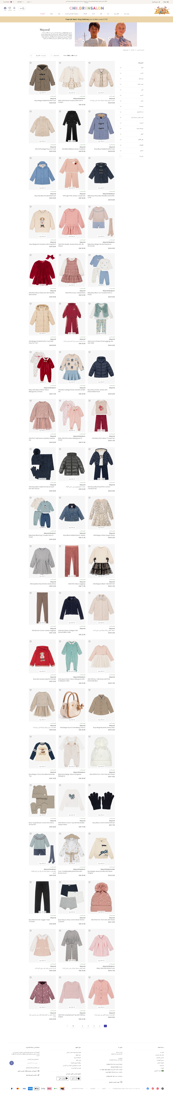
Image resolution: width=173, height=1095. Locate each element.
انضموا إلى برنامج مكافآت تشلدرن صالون (27, 1071)
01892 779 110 (111, 1064)
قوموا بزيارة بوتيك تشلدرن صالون (74, 1052)
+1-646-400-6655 (105, 1070)
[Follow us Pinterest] (158, 1089)
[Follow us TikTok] (162, 1089)
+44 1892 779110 (110, 1072)
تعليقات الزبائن (160, 1063)
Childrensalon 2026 (119, 1088)
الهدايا (162, 1068)
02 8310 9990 (114, 1067)
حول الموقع (78, 1055)
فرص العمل (78, 1060)
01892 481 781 (110, 1076)
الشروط (104, 1088)
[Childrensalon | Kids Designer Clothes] (162, 10)
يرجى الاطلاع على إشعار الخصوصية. (32, 1067)
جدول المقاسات (160, 1060)
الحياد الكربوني (158, 1071)
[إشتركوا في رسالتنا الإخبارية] (11, 1063)
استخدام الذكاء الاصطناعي (77, 1088)
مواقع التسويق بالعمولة (76, 1063)
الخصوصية (92, 1088)
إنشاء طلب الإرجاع (160, 1055)
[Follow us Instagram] (153, 1089)
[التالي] (67, 1026)
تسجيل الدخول (155, 2)
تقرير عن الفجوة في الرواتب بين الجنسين (72, 1065)
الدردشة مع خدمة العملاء (116, 1053)
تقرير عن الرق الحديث (76, 1068)
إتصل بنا (162, 1052)
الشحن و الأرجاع (160, 1058)
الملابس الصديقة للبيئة (31, 1075)
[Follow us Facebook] (148, 1089)
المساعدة (162, 1065)
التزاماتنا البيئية (77, 1058)
